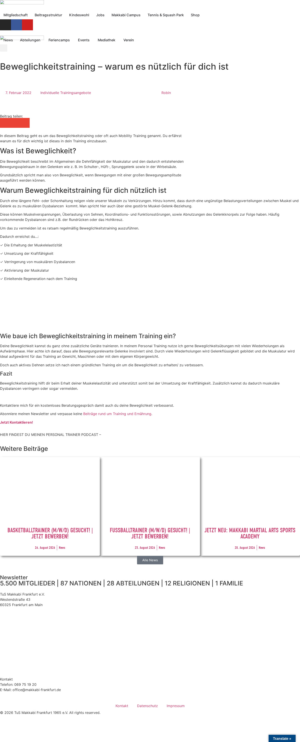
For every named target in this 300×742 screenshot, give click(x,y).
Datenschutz (147, 706)
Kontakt (122, 706)
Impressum (176, 706)
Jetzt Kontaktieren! (16, 422)
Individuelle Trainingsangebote (65, 92)
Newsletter (14, 577)
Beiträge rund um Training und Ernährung (117, 414)
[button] (5, 123)
